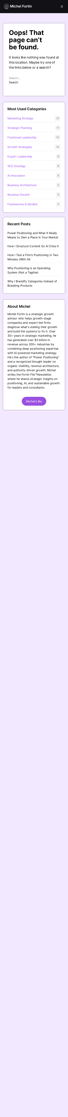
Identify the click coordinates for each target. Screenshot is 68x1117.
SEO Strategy (16, 166)
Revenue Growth (18, 194)
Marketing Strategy (20, 118)
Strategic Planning (19, 128)
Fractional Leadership (21, 137)
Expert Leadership (19, 156)
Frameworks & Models (22, 204)
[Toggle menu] (62, 6)
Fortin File (28, 374)
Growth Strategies (19, 147)
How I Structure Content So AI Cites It (33, 246)
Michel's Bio (34, 401)
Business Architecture (21, 185)
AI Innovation (16, 175)
